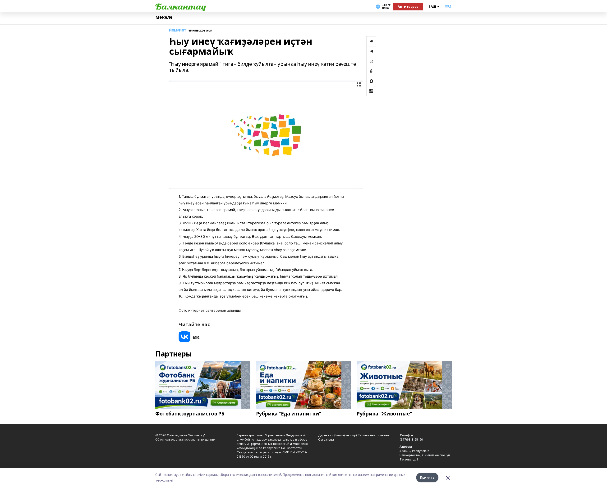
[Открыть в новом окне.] (189, 336)
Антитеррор (408, 6)
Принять (427, 477)
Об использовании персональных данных (185, 439)
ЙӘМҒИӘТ (177, 30)
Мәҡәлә (163, 17)
